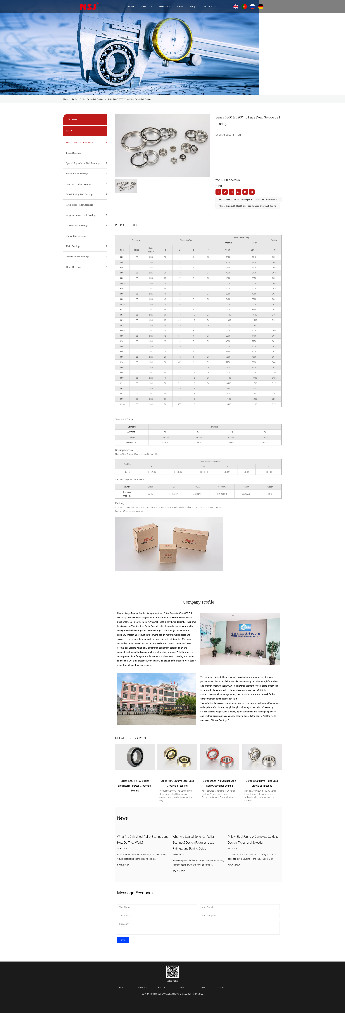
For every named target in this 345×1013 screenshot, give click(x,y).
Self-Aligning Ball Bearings (79, 194)
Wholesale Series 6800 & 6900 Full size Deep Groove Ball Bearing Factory (195, 999)
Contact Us (208, 6)
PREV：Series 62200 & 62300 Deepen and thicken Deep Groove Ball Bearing (250, 199)
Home (131, 6)
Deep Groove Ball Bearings (92, 99)
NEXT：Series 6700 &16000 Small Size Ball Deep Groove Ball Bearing (247, 206)
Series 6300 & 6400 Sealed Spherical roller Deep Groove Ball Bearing (262, 785)
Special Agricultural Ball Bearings (83, 163)
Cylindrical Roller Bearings (79, 204)
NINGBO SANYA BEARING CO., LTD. (168, 994)
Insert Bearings (73, 152)
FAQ (192, 6)
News (180, 6)
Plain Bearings (73, 246)
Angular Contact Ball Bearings (81, 215)
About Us (147, 6)
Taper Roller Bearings (77, 225)
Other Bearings (73, 267)
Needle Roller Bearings (77, 256)
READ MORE (123, 871)
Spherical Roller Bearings (78, 184)
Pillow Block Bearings (77, 173)
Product (164, 6)
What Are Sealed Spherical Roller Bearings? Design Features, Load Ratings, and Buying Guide (138, 842)
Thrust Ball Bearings (76, 236)
